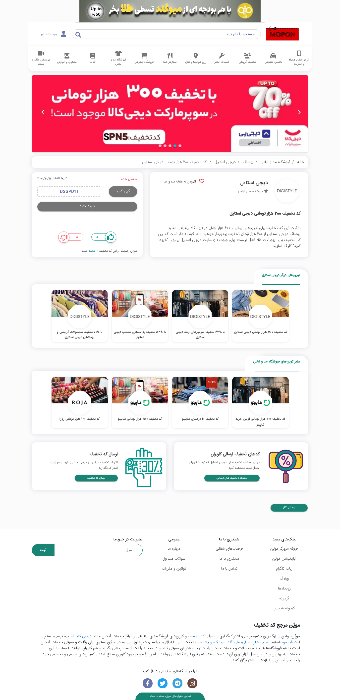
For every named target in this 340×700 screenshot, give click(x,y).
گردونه (284, 598)
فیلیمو (287, 642)
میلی (245, 642)
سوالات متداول (174, 558)
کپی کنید (123, 191)
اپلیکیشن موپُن (284, 558)
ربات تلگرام (284, 568)
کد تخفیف (196, 636)
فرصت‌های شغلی (229, 548)
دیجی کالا (84, 636)
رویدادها (284, 588)
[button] (179, 145)
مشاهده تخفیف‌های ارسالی (232, 478)
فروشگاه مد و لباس (275, 162)
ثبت (43, 550)
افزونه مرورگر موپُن (284, 548)
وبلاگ (284, 578)
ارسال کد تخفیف (96, 478)
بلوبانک (219, 642)
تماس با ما (229, 568)
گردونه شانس (284, 608)
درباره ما (174, 548)
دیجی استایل (225, 162)
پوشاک (248, 162)
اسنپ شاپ (260, 642)
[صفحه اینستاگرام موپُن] (192, 683)
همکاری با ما (229, 558)
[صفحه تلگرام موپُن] (177, 683)
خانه (300, 162)
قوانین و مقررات (174, 568)
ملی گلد (233, 642)
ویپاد (208, 642)
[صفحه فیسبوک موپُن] (147, 683)
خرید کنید (87, 206)
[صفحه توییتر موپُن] (162, 683)
